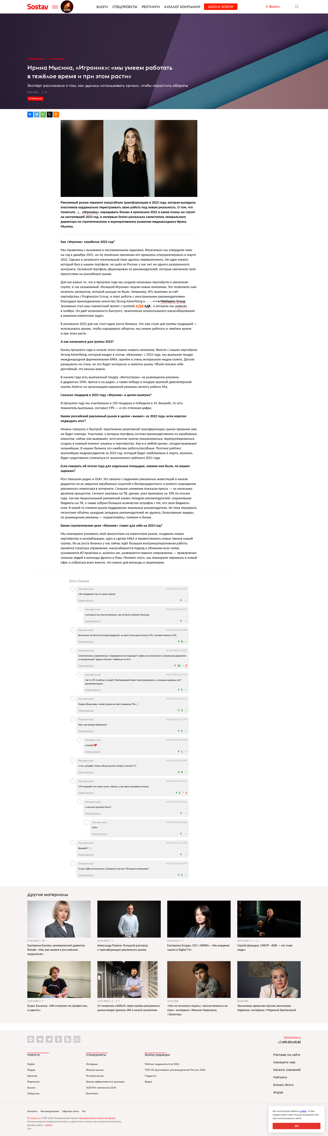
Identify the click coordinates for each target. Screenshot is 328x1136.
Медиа (31, 1069)
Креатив (32, 1075)
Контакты (32, 1111)
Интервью (57, 59)
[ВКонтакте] (30, 114)
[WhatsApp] (43, 114)
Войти (73, 581)
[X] (50, 114)
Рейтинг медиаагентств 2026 (162, 1064)
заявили (181, 306)
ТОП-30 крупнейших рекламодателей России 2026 (175, 1069)
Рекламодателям (50, 1111)
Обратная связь (70, 1111)
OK (297, 1126)
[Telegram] (37, 114)
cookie (302, 1111)
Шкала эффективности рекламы (105, 1081)
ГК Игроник (35, 98)
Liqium (48, 1125)
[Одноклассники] (56, 114)
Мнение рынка (95, 1069)
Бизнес (31, 1087)
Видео (148, 1081)
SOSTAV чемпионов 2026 (101, 1087)
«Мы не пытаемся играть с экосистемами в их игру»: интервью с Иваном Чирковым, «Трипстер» (197, 1010)
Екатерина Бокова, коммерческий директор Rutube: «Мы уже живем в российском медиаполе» (56, 950)
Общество (33, 1093)
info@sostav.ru (292, 1037)
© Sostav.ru (34, 1118)
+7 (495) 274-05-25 (289, 1042)
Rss (84, 1111)
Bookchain (92, 1093)
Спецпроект (37, 59)
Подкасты (150, 1075)
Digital (31, 1064)
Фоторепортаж (95, 1075)
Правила (83, 581)
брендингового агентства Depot (97, 1118)
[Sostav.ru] (38, 6)
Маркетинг (33, 1081)
